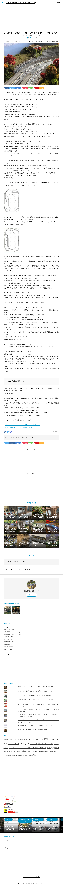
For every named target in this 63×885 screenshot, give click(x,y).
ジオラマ (25, 437)
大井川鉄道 (40, 748)
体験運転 (24, 748)
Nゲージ (8, 437)
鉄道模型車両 (7, 637)
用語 (43, 751)
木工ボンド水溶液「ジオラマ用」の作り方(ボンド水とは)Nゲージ (35, 691)
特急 (36, 751)
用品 (40, 751)
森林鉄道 (18, 751)
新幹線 (7, 751)
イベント (11, 744)
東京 (15, 751)
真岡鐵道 (46, 751)
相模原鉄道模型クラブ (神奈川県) (21, 2)
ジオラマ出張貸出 (8, 646)
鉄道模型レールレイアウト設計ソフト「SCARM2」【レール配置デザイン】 (38, 725)
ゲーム (17, 744)
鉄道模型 (13, 437)
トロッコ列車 (34, 744)
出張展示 (29, 748)
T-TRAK (53, 739)
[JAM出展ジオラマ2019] (12, 212)
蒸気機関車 (10, 755)
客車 (44, 748)
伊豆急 (20, 748)
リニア (10, 748)
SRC (5, 627)
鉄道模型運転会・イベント (10, 632)
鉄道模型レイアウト (9, 629)
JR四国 (14, 739)
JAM (33, 437)
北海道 (34, 748)
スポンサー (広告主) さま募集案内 (31, 877)
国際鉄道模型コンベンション (34, 35)
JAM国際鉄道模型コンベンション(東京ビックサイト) (19, 427)
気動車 (23, 751)
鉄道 (34, 755)
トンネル (40, 744)
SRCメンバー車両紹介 (39, 739)
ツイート (6, 840)
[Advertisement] (31, 17)
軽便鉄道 (18, 755)
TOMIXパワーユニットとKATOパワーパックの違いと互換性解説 (35, 695)
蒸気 (7, 755)
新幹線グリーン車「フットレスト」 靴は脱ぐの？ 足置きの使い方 (36, 686)
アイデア (30, 437)
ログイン (59, 2)
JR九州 (11, 739)
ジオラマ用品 (7, 639)
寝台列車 (49, 748)
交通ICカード (15, 748)
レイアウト (17, 437)
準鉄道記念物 (30, 751)
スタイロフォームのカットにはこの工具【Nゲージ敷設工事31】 (22, 425)
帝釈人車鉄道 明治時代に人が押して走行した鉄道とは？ (33, 729)
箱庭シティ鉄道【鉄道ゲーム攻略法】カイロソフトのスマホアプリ (35, 700)
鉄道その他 (6, 649)
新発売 (12, 751)
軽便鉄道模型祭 (24, 755)
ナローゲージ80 (48, 744)
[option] (11, 825)
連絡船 (30, 755)
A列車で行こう (7, 739)
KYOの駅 (23, 739)
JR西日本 (19, 739)
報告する (57, 431)
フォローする (32, 595)
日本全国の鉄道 (8, 641)
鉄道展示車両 (7, 644)
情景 (22, 437)
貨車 (14, 755)
